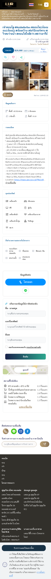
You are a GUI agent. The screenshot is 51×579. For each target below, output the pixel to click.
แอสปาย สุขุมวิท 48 (31, 498)
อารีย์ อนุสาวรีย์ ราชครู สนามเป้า (13, 14)
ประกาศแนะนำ (16, 12)
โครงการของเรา (8, 483)
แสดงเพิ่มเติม (25, 407)
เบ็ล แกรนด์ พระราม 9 (10, 536)
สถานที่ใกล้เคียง (11, 381)
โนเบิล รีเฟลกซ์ (33, 14)
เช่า (3, 466)
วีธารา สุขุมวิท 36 (8, 505)
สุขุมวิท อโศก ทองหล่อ (11, 490)
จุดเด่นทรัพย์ (10, 193)
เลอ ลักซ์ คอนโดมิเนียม (33, 501)
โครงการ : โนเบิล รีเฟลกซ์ (39, 44)
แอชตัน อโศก (7, 498)
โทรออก (28, 282)
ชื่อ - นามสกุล (11, 308)
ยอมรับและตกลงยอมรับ (17, 347)
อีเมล (7, 334)
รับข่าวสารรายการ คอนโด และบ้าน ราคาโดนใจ (22, 438)
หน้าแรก (5, 12)
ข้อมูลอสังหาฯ (11, 103)
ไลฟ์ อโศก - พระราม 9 (10, 539)
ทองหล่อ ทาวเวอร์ (9, 509)
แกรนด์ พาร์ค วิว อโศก (10, 523)
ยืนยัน (25, 356)
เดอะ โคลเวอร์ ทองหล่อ (11, 494)
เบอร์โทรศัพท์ (11, 321)
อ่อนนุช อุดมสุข (30, 490)
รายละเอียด (10, 127)
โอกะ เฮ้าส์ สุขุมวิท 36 (10, 519)
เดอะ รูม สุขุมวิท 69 (31, 494)
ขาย (3, 462)
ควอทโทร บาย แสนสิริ (10, 501)
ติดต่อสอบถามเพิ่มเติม (11, 425)
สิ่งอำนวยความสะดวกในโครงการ (18, 240)
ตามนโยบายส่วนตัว (33, 347)
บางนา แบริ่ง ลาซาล (33, 529)
